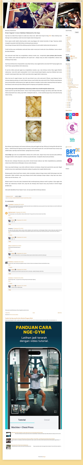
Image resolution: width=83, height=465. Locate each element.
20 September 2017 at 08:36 (21, 285)
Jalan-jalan (69, 37)
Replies (10, 217)
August (69, 90)
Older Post (60, 312)
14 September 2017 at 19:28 (18, 261)
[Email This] (15, 196)
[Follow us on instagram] (73, 114)
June (69, 93)
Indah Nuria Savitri (11, 212)
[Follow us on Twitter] (70, 114)
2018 (68, 76)
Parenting (68, 51)
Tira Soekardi (10, 204)
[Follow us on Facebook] (67, 114)
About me (68, 39)
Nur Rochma (10, 261)
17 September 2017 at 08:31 (18, 277)
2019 (68, 74)
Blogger (44, 456)
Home (34, 312)
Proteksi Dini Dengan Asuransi (73, 84)
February (69, 99)
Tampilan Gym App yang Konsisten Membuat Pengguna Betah (19, 318)
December (70, 79)
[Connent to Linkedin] (70, 117)
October (69, 82)
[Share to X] (18, 196)
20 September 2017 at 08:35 (21, 269)
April (69, 96)
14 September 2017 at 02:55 (19, 204)
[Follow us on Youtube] (76, 114)
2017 (68, 77)
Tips (67, 41)
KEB (50, 35)
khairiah (12, 220)
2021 (68, 71)
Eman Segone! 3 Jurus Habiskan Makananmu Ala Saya (73, 87)
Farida (9, 245)
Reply (9, 208)
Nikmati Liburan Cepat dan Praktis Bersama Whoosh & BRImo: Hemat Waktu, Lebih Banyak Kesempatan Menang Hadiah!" (33, 438)
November (70, 80)
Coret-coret (69, 38)
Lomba (68, 42)
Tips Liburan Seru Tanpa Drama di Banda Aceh (19, 445)
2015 (68, 104)
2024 (68, 67)
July (68, 91)
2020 (68, 73)
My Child (68, 43)
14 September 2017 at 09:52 (16, 245)
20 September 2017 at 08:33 (21, 220)
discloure (68, 50)
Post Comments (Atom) (14, 314)
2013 (68, 107)
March (69, 97)
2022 (68, 70)
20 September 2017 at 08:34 (21, 253)
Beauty (68, 46)
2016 (68, 102)
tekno (68, 47)
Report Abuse (69, 110)
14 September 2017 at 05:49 (18, 228)
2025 (68, 65)
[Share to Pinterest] (20, 196)
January (69, 100)
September (70, 83)
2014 (68, 105)
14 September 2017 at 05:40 (20, 212)
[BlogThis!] (17, 196)
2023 (68, 68)
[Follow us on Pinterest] (67, 117)
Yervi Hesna (10, 277)
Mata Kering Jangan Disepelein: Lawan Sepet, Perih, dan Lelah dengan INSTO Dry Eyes (27, 432)
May (69, 94)
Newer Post (8, 312)
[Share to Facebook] (19, 196)
